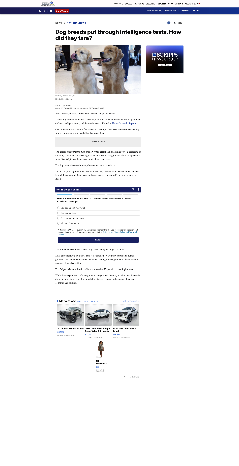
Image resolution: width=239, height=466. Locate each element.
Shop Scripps (175, 3)
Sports (162, 3)
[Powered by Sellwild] (135, 377)
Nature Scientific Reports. (124, 123)
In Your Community (154, 10)
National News (76, 23)
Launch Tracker (170, 10)
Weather (151, 3)
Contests (195, 10)
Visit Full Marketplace (131, 301)
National (139, 3)
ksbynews (40, 11)
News (58, 23)
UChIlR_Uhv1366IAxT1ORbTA (52, 11)
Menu (117, 4)
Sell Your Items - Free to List (87, 301)
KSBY (48, 11)
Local (128, 3)
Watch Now (192, 3)
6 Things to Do (184, 10)
